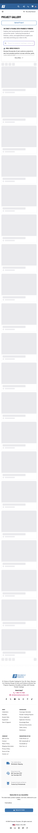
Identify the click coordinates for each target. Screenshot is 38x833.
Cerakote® (22, 744)
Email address (8, 802)
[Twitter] (10, 699)
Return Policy (6, 744)
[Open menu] (3, 12)
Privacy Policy (6, 749)
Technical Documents (25, 725)
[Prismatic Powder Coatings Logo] (3, 6)
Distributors (22, 730)
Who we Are (5, 739)
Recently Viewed (30, 11)
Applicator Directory (24, 720)
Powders (4, 715)
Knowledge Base (24, 722)
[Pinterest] (27, 699)
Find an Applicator (24, 717)
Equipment (5, 720)
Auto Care (22, 746)
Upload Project (19, 23)
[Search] (18, 6)
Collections (5, 712)
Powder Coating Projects (26, 715)
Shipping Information (8, 746)
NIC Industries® (23, 741)
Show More (18, 58)
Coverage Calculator (25, 712)
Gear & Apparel (6, 722)
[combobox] (19, 43)
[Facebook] (6, 699)
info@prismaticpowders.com (20, 695)
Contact (4, 741)
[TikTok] (31, 699)
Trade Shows (23, 739)
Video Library (23, 728)
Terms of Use (5, 751)
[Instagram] (23, 699)
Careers (4, 754)
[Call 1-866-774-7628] (28, 6)
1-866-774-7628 (20, 693)
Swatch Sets (5, 717)
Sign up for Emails (20, 810)
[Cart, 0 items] (34, 6)
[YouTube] (15, 699)
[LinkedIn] (19, 699)
